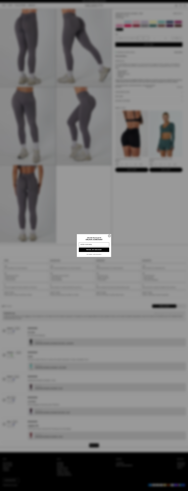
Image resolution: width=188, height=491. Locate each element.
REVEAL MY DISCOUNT (94, 249)
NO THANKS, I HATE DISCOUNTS (94, 254)
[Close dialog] (109, 236)
